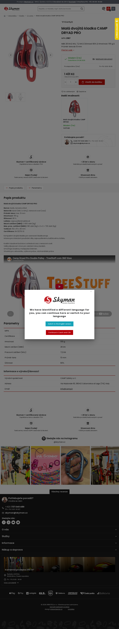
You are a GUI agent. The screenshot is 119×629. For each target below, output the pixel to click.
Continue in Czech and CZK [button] (59, 332)
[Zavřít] (91, 291)
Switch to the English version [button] (59, 324)
